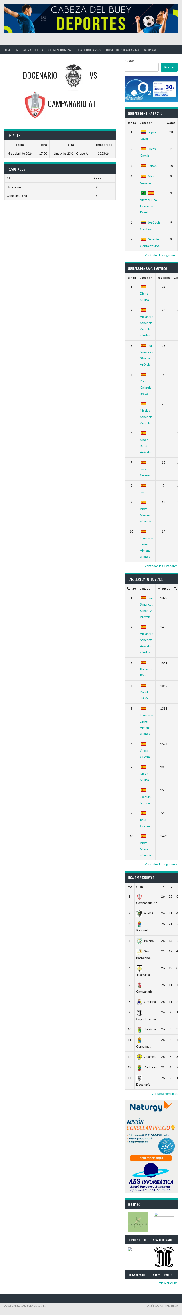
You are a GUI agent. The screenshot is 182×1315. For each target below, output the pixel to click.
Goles (171, 123)
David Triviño (145, 695)
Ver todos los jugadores (161, 255)
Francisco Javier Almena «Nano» (146, 547)
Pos (129, 887)
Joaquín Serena (145, 800)
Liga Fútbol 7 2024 (89, 49)
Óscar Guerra (145, 753)
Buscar (129, 60)
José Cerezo (145, 472)
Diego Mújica (144, 297)
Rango (131, 123)
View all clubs (168, 1283)
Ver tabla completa (165, 1093)
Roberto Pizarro (146, 672)
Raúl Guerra (145, 823)
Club (139, 887)
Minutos (164, 588)
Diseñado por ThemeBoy (162, 1305)
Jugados (164, 277)
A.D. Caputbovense (60, 49)
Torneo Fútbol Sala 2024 (122, 49)
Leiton (152, 166)
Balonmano (150, 49)
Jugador (146, 123)
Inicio (8, 49)
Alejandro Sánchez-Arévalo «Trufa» (146, 326)
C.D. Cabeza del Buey (29, 49)
